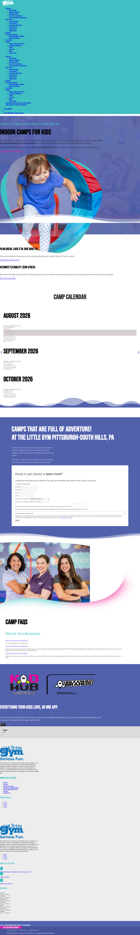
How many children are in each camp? (16, 653)
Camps (8, 32)
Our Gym (9, 19)
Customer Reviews (15, 25)
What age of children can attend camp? (17, 646)
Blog (10, 51)
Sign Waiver (13, 27)
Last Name (18, 490)
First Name (18, 487)
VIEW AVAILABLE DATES (9, 260)
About (8, 41)
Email (17, 493)
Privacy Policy (63, 517)
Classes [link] (5, 782)
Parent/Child (13, 14)
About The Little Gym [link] (10, 789)
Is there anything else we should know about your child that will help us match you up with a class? (43, 506)
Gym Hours (13, 23)
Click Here (3, 724)
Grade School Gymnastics (18, 17)
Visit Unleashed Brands (11, 927)
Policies (21, 933)
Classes (8, 8)
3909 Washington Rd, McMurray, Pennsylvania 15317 (15, 872)
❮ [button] (1, 352)
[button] (70, 330)
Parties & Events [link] (8, 786)
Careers (11, 49)
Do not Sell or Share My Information (45, 933)
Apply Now (13, 30)
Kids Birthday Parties (16, 36)
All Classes (13, 10)
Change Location (20, 104)
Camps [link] (5, 784)
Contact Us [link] (6, 793)
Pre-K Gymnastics (15, 15)
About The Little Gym (16, 43)
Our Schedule (13, 21)
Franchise (9, 40)
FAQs (11, 47)
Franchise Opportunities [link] (11, 788)
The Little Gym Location (22, 499)
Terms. (71, 517)
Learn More (26, 103)
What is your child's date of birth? (24, 501)
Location (8, 108)
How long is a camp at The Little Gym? (17, 640)
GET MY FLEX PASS (7, 278)
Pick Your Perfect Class (14, 103)
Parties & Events (12, 34)
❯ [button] (138, 352)
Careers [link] (5, 791)
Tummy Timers (14, 12)
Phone (17, 496)
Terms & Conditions (12, 933)
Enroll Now (9, 113)
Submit (17, 520)
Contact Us (13, 28)
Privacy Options (29, 933)
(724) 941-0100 (4, 877)
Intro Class (19, 113)
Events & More (14, 38)
